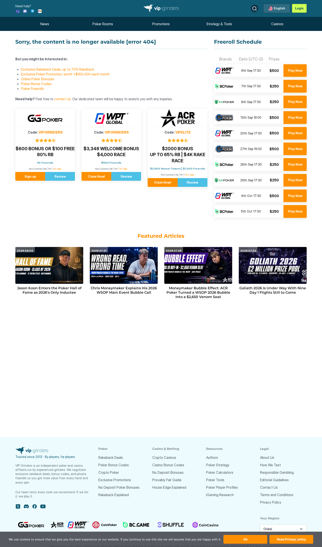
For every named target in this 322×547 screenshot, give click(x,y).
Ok (245, 539)
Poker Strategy (217, 465)
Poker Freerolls (32, 88)
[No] (297, 541)
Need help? (23, 6)
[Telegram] (32, 10)
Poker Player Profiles (222, 487)
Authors (212, 457)
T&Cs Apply (189, 174)
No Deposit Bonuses (168, 472)
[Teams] (17, 10)
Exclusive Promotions (114, 480)
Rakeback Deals (110, 457)
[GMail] (40, 10)
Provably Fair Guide (166, 480)
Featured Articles (161, 236)
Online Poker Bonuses (37, 79)
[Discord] (25, 10)
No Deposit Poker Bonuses (119, 487)
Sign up (30, 176)
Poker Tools (215, 480)
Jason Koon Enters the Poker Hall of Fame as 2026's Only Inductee (49, 290)
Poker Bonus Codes (36, 84)
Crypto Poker (108, 472)
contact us (62, 99)
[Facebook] (34, 506)
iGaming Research (220, 495)
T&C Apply (57, 169)
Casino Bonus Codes (168, 465)
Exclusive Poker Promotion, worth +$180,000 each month (65, 74)
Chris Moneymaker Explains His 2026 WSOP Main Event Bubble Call (124, 290)
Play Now (295, 70)
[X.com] (18, 506)
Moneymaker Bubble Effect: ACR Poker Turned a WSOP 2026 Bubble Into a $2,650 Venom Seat (198, 292)
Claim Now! (96, 176)
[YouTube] (43, 506)
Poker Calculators (219, 472)
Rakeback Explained (113, 495)
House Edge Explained (169, 487)
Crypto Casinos (164, 457)
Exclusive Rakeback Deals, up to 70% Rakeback (57, 69)
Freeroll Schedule (238, 42)
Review (60, 176)
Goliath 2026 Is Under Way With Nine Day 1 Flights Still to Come (272, 290)
